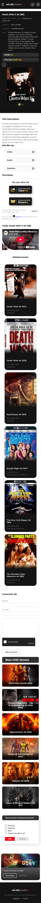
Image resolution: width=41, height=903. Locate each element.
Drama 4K (6, 21)
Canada (18, 25)
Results (22, 839)
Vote (10, 839)
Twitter (25, 899)
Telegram (18, 217)
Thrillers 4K (27, 19)
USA (12, 25)
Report (34, 211)
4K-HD (13, 4)
